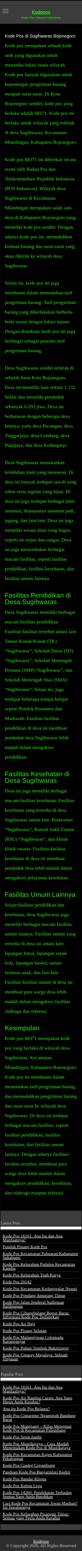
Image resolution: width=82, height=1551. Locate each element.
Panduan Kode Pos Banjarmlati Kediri (36, 1472)
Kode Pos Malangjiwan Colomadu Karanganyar (33, 1339)
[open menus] (5, 11)
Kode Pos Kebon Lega (22, 1485)
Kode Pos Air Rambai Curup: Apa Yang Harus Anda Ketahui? (37, 1399)
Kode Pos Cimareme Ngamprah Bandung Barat (39, 1417)
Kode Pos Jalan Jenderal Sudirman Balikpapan (33, 1304)
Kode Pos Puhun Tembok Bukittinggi (36, 1348)
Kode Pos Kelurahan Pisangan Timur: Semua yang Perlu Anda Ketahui (36, 1516)
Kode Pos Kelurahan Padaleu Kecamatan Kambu (39, 1266)
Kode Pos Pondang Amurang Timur (34, 1295)
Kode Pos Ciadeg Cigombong (29, 1465)
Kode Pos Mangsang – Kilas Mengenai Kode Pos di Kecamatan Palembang (37, 1428)
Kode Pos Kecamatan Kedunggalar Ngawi (40, 1288)
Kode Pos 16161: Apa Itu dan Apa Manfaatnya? (33, 1237)
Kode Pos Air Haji (19, 1323)
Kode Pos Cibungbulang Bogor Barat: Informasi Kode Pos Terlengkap (36, 1314)
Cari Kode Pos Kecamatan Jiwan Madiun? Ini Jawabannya (40, 1505)
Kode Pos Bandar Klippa (24, 1478)
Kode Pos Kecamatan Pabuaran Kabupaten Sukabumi (40, 1255)
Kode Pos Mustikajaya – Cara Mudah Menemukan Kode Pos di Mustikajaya (36, 1445)
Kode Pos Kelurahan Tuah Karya (32, 1275)
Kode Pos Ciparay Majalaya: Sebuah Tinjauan (35, 1356)
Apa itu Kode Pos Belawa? (26, 1408)
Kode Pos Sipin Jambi (22, 1436)
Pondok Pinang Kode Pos (25, 1246)
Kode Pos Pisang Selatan (25, 1330)
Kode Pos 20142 (17, 1281)
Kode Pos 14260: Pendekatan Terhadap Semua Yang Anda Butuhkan (37, 1494)
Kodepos (41, 12)
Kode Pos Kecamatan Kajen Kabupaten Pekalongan (37, 1456)
